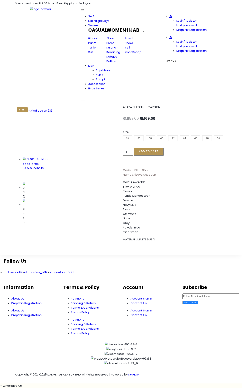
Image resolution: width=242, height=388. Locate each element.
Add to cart (148, 151)
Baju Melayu (104, 70)
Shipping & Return (83, 303)
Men (91, 66)
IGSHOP (133, 374)
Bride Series (96, 88)
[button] (124, 250)
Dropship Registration (191, 30)
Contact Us (138, 303)
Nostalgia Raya (98, 21)
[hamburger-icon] (82, 9)
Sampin (101, 79)
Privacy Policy (80, 312)
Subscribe (190, 303)
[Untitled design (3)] (39, 132)
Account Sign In (141, 298)
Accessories (96, 84)
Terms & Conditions (85, 308)
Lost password (186, 25)
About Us (17, 298)
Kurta (99, 75)
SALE (91, 16)
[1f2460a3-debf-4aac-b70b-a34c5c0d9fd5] (39, 168)
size (126, 132)
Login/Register (186, 21)
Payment (77, 298)
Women (93, 25)
